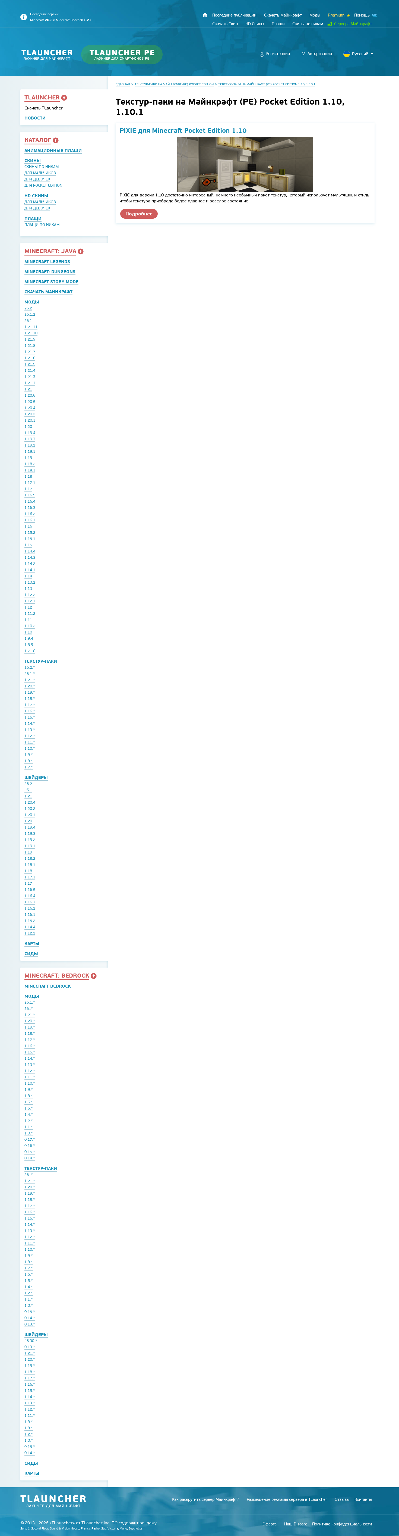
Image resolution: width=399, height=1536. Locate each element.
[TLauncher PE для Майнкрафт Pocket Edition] (127, 54)
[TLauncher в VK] (374, 15)
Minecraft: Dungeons (49, 271)
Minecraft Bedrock (73, 20)
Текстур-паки (40, 661)
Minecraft (41, 20)
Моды (31, 302)
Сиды (31, 953)
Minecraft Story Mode (51, 281)
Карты (31, 943)
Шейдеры (36, 777)
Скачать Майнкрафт (48, 292)
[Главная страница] (204, 15)
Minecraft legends (47, 261)
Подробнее (139, 214)
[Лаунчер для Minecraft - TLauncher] (47, 54)
